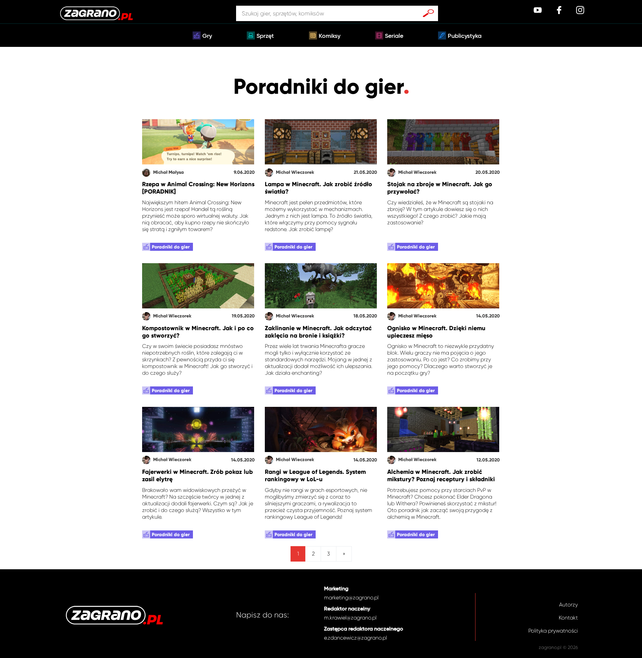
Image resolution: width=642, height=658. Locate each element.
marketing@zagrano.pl (351, 597)
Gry (207, 36)
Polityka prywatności (553, 631)
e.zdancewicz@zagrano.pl (355, 638)
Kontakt (568, 617)
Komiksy (329, 36)
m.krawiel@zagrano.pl (350, 617)
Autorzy (568, 604)
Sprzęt (265, 36)
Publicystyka (464, 36)
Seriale (394, 36)
